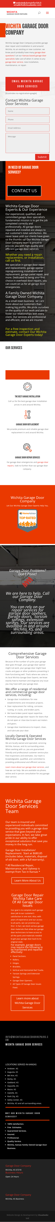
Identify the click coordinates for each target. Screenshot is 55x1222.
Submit (42, 157)
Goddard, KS (13, 1082)
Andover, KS (12, 1068)
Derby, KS (11, 1079)
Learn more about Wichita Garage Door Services (27, 1003)
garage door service (14, 62)
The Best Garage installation (27, 396)
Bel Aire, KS (12, 1075)
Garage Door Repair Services (27, 457)
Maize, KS (11, 1089)
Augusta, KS (12, 1072)
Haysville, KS (13, 1086)
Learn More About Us (27, 880)
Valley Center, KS (14, 1100)
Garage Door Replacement (27, 424)
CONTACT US (24, 190)
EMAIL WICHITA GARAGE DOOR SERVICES (27, 84)
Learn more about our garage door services (24, 767)
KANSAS (33, 1064)
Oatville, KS (12, 1093)
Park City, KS (12, 1096)
